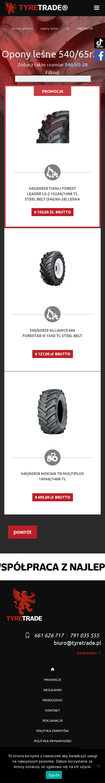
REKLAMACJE (53, 720)
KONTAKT (52, 710)
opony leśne (49, 28)
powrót (22, 532)
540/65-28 (76, 64)
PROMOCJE (52, 679)
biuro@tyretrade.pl (77, 642)
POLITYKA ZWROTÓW (52, 730)
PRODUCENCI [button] (52, 700)
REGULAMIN (53, 690)
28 (67, 28)
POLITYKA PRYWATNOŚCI (52, 741)
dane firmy (87, 653)
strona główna (22, 28)
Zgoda (53, 775)
